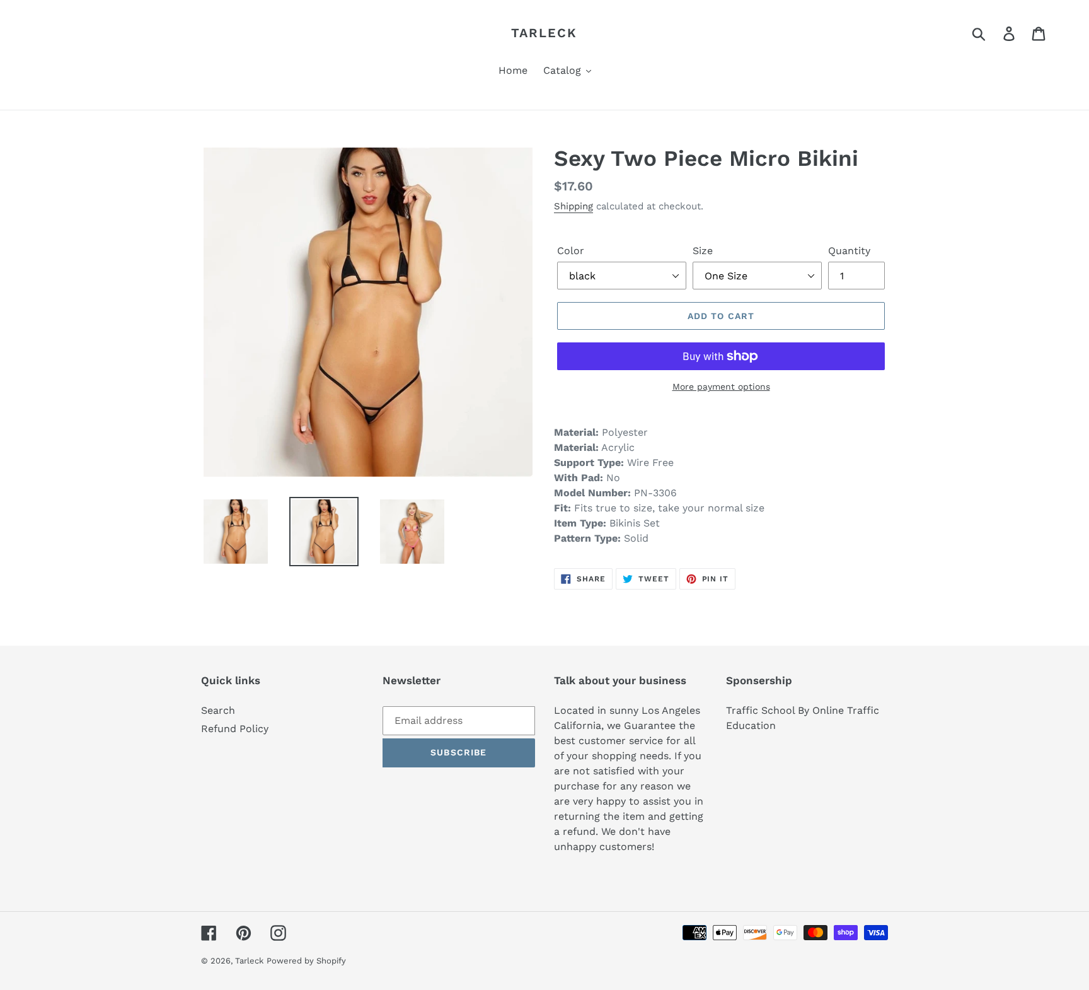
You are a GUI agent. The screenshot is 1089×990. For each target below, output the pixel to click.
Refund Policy (234, 729)
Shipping (573, 206)
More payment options (721, 386)
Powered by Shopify (306, 960)
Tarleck (544, 32)
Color (570, 251)
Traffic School (760, 710)
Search (218, 710)
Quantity (849, 251)
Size (703, 251)
